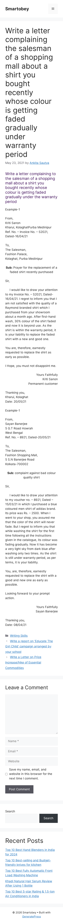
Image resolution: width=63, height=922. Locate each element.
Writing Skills (19, 635)
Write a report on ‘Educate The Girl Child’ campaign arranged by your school (29, 646)
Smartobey (17, 8)
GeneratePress (31, 916)
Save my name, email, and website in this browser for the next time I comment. (30, 774)
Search (10, 811)
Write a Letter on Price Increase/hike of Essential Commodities (23, 662)
